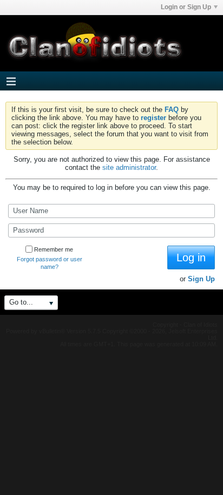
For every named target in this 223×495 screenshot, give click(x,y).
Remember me (53, 249)
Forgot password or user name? (49, 263)
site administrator (129, 167)
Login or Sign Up (186, 7)
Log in (191, 257)
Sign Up (201, 279)
